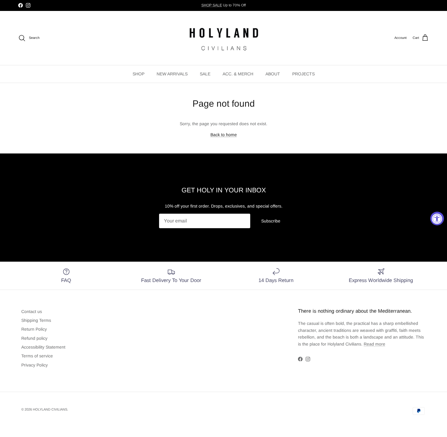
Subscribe (270, 220)
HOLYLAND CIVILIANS (50, 409)
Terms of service (37, 355)
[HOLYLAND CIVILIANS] (224, 38)
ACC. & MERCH (238, 73)
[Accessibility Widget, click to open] (437, 218)
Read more (374, 344)
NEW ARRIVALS (172, 73)
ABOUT (272, 73)
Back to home (223, 134)
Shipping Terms (36, 320)
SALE (205, 73)
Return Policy (34, 329)
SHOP (138, 73)
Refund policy (34, 338)
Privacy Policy (34, 365)
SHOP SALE (211, 5)
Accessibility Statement (43, 347)
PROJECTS (303, 73)
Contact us (31, 311)
